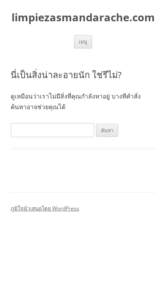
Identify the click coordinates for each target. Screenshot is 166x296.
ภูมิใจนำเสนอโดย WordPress (45, 208)
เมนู (83, 41)
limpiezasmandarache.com (83, 17)
